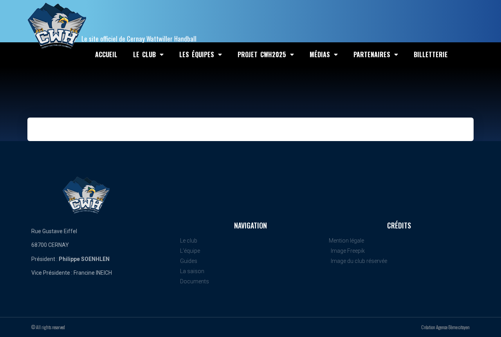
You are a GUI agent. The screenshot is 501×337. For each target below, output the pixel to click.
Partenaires (371, 54)
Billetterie (431, 54)
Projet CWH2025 (262, 54)
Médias (320, 54)
